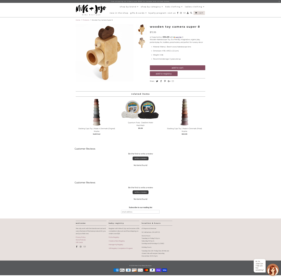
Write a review (140, 158)
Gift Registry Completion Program (121, 248)
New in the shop (119, 13)
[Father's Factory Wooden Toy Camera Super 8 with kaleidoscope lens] (104, 53)
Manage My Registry (116, 244)
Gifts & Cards (138, 13)
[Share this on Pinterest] (164, 81)
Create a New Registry (117, 241)
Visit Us (172, 13)
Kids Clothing (174, 6)
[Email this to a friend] (172, 81)
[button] (177, 37)
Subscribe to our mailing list (140, 207)
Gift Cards (79, 242)
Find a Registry (114, 237)
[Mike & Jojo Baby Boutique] (91, 10)
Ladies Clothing (194, 6)
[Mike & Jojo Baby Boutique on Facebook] (77, 247)
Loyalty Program (157, 13)
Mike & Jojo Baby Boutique (142, 265)
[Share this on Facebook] (160, 81)
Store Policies (81, 240)
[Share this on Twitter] (157, 81)
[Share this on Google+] (168, 81)
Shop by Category (152, 6)
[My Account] (188, 13)
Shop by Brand (129, 6)
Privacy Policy (81, 237)
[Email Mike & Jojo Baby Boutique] (85, 247)
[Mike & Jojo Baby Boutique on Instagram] (81, 247)
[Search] (191, 13)
